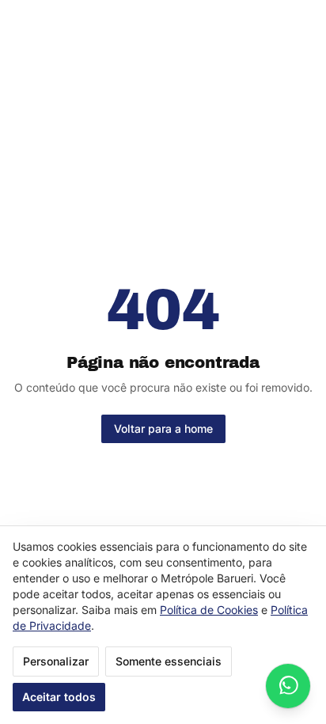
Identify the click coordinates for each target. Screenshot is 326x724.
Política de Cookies (209, 609)
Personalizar (56, 661)
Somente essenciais (169, 661)
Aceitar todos (59, 696)
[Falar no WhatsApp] (288, 686)
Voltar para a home (163, 428)
